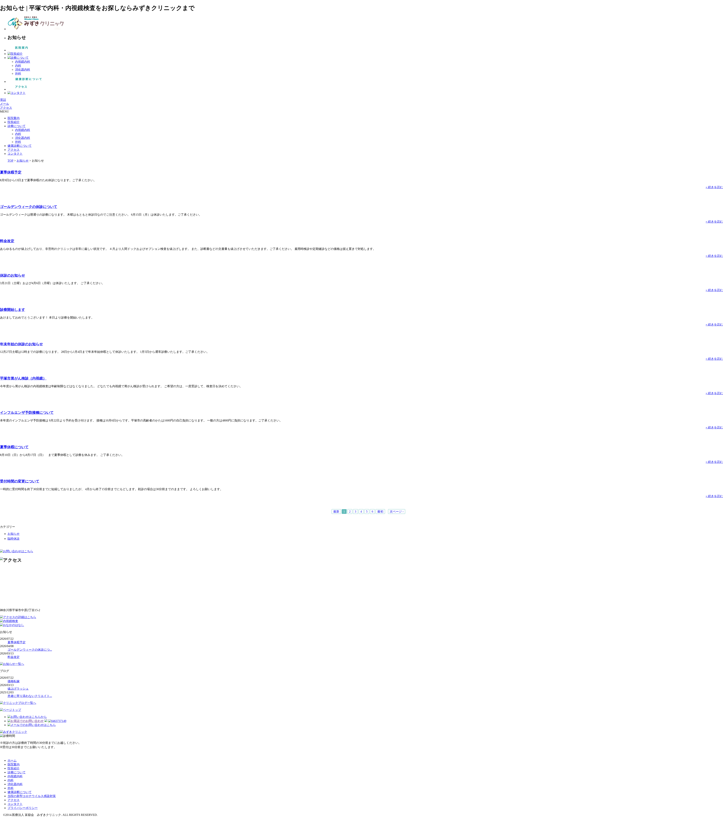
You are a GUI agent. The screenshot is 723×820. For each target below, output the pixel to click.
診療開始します (12, 310)
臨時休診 (14, 538)
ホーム (12, 760)
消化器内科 (22, 69)
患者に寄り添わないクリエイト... (30, 696)
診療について (17, 126)
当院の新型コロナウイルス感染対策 (32, 796)
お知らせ (23, 160)
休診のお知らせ (12, 275)
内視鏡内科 (22, 61)
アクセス (6, 107)
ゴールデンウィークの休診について (28, 207)
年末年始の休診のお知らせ (21, 344)
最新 (336, 511)
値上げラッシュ (18, 688)
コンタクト (15, 153)
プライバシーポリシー (23, 807)
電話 (3, 99)
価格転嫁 (14, 681)
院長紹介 (14, 122)
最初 (380, 511)
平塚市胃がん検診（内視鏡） (23, 378)
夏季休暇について (14, 447)
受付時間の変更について (19, 481)
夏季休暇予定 (10, 172)
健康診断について (20, 145)
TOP (10, 160)
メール (4, 103)
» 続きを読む (714, 187)
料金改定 (7, 241)
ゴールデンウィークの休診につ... (30, 649)
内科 (18, 65)
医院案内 (14, 118)
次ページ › (396, 511)
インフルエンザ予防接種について (27, 413)
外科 (18, 73)
